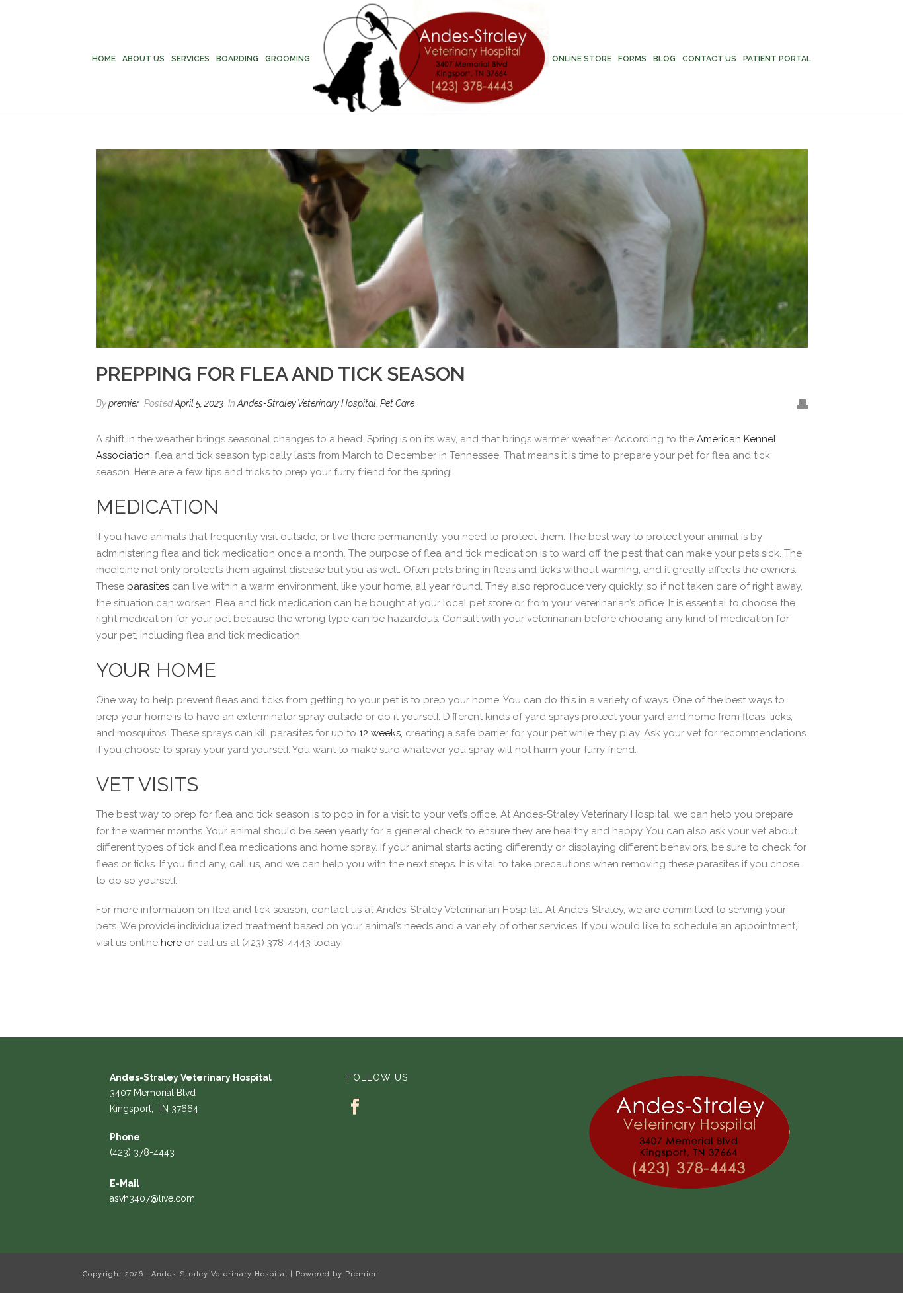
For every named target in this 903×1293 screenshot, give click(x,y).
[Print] (802, 403)
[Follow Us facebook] (355, 1107)
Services (190, 58)
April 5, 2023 (199, 403)
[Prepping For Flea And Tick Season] (452, 248)
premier (123, 403)
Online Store (581, 58)
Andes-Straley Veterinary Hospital (306, 403)
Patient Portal (777, 58)
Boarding (237, 58)
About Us (143, 58)
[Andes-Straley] (431, 58)
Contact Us (709, 58)
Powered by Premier (336, 1274)
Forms (632, 58)
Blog (664, 58)
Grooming (287, 58)
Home (104, 58)
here (171, 943)
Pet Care (397, 403)
